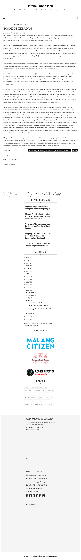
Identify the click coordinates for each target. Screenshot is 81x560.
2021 (28, 271)
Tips (46, 404)
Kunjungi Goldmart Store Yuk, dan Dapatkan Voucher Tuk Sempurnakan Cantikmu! (38, 236)
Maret (30, 313)
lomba (41, 397)
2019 (28, 276)
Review (48, 400)
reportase (41, 400)
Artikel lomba (34, 387)
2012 (28, 319)
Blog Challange (43, 387)
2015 (28, 287)
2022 (28, 268)
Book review (28, 390)
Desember (31, 292)
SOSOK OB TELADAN (35, 303)
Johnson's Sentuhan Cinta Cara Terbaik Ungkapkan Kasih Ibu (37, 244)
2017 (28, 282)
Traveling (51, 404)
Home (5, 25)
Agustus (31, 298)
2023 (28, 266)
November (31, 295)
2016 (28, 284)
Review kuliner (28, 404)
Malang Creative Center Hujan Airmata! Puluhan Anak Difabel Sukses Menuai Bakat (37, 216)
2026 (28, 258)
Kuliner (27, 397)
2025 (28, 260)
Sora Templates (37, 556)
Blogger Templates (50, 556)
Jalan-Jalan (35, 394)
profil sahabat (28, 400)
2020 (28, 274)
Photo (51, 397)
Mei (29, 300)
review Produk (38, 404)
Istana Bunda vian (40, 6)
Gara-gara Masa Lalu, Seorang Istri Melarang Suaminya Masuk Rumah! (38, 226)
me (47, 397)
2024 (28, 263)
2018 (28, 279)
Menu (4, 18)
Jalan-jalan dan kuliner (46, 394)
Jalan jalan (27, 394)
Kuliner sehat (34, 397)
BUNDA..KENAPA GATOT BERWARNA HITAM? (40, 309)
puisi (35, 400)
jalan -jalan (50, 390)
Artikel (27, 387)
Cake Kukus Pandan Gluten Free (38, 305)
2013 (28, 316)
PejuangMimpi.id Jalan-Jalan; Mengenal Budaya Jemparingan (37, 207)
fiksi (43, 390)
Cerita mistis (37, 390)
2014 (28, 290)
